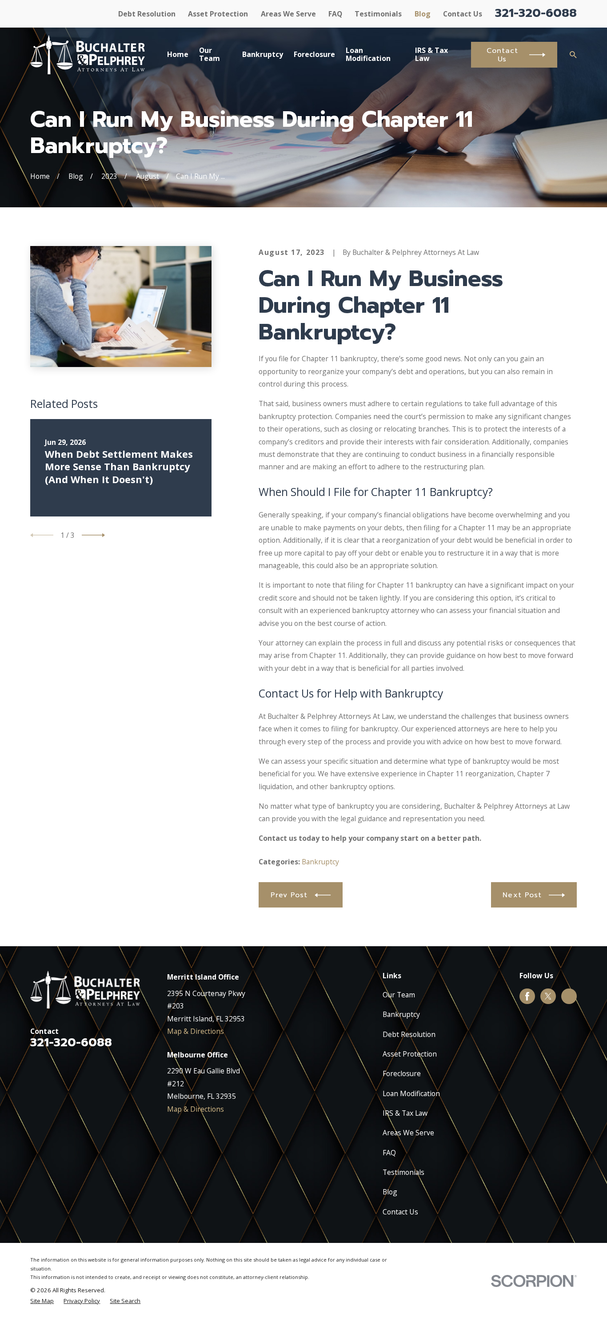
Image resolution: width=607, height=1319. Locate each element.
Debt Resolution (147, 14)
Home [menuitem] (177, 54)
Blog (423, 14)
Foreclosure (402, 1073)
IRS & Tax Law (405, 1113)
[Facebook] (527, 996)
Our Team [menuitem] (209, 54)
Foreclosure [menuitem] (314, 54)
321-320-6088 (536, 13)
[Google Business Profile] (569, 996)
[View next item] (93, 535)
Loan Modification (411, 1093)
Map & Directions (195, 1031)
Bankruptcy (320, 862)
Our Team (399, 995)
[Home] (87, 54)
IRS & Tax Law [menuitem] (431, 54)
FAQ (335, 14)
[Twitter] (548, 996)
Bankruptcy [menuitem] (262, 54)
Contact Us (462, 14)
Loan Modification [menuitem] (368, 54)
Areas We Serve (288, 14)
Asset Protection (218, 14)
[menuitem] (42, 1301)
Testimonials (378, 14)
